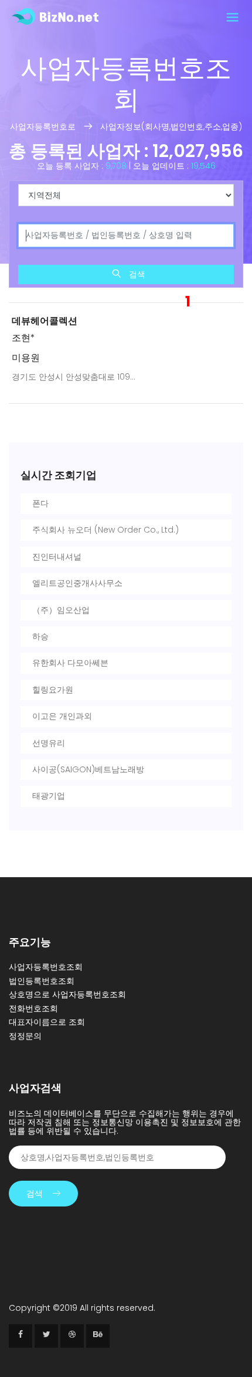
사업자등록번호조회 (46, 967)
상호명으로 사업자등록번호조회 (67, 994)
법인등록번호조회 (41, 981)
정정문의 (25, 1036)
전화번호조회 (33, 1008)
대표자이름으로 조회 (47, 1022)
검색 (136, 274)
